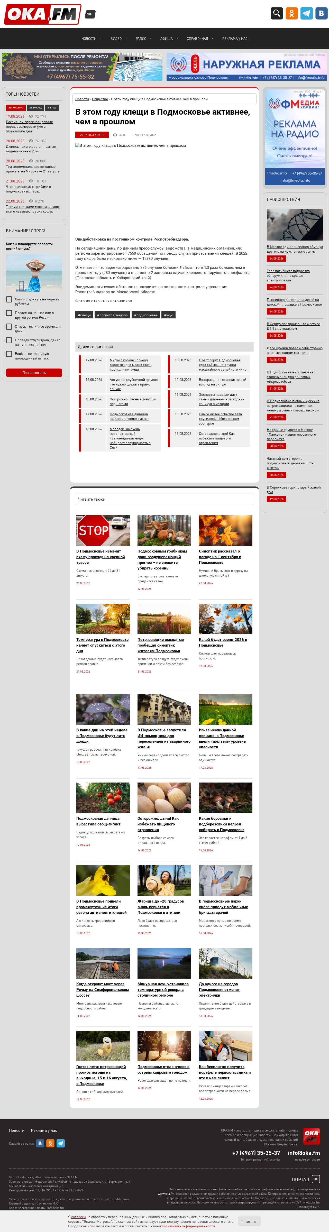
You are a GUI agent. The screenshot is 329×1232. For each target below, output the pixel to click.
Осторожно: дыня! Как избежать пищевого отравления (217, 438)
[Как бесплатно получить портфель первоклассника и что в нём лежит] (225, 1060)
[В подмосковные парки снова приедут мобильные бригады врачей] (225, 894)
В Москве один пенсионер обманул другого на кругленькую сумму (295, 248)
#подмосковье (146, 314)
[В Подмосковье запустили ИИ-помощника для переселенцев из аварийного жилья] (164, 723)
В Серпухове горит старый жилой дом (294, 489)
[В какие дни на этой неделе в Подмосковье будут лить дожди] (103, 723)
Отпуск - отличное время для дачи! (38, 328)
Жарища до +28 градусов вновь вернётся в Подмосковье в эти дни (161, 907)
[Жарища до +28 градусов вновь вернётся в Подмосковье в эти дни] (164, 894)
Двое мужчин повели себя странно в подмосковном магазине (295, 350)
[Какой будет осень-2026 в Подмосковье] (225, 633)
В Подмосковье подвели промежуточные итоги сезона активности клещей (101, 907)
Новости (88, 38)
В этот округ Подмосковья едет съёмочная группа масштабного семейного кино (222, 364)
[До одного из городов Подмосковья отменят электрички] (225, 977)
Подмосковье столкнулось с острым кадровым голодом (163, 1069)
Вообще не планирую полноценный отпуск (32, 355)
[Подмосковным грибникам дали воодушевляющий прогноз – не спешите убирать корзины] (164, 544)
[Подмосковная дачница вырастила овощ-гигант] (103, 812)
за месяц (35, 107)
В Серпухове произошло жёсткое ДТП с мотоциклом (293, 325)
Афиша (166, 38)
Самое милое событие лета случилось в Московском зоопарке (220, 418)
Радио (141, 38)
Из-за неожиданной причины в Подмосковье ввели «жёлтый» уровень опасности (222, 738)
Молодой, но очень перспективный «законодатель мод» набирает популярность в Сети (130, 437)
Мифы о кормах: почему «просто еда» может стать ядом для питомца (130, 364)
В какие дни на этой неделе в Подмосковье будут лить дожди (101, 736)
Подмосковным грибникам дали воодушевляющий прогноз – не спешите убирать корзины (162, 560)
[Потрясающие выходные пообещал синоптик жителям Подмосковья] (164, 633)
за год (52, 107)
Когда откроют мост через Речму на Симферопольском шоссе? (102, 990)
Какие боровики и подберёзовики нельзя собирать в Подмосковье (221, 824)
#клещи (84, 314)
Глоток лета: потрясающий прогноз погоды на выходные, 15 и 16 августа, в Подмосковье (101, 1075)
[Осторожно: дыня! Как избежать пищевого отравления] (164, 812)
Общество (100, 98)
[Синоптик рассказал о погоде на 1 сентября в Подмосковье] (225, 544)
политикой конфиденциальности (188, 1226)
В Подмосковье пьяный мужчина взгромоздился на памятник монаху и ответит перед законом (293, 405)
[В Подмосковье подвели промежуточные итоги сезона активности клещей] (103, 894)
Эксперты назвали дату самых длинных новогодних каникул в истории (221, 399)
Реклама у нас (235, 38)
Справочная (197, 38)
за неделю (15, 107)
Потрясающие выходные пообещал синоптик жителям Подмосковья (161, 645)
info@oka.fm (304, 1152)
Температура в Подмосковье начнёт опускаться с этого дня (102, 645)
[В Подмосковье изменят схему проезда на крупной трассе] (103, 544)
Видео (116, 38)
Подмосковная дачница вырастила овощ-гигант (129, 416)
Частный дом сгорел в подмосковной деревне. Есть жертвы (290, 463)
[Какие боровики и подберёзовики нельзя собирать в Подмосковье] (225, 812)
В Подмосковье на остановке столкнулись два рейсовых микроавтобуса (290, 376)
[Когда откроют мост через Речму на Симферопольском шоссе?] (103, 977)
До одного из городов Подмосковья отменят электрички (219, 990)
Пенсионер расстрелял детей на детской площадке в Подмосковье (294, 301)
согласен (78, 1216)
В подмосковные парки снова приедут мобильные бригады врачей (223, 907)
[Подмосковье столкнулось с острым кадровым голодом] (164, 1060)
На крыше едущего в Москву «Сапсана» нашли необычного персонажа (291, 434)
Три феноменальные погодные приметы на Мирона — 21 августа (33, 168)
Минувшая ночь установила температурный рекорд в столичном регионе (163, 990)
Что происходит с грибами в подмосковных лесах (28, 188)
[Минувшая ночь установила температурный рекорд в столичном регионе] (164, 977)
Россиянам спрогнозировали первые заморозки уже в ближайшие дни (29, 126)
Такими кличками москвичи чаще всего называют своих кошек (33, 208)
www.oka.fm (166, 1194)
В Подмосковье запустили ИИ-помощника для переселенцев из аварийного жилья (164, 738)
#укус (168, 314)
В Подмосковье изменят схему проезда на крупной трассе (100, 557)
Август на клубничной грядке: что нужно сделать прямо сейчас (134, 384)
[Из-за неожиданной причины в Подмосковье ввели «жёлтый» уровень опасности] (225, 723)
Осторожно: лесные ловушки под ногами (133, 401)
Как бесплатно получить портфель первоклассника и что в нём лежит (225, 1072)
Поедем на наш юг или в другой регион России (34, 314)
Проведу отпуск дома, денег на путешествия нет (37, 342)
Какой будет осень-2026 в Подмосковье (223, 642)
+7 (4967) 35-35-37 (256, 1152)
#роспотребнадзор (112, 314)
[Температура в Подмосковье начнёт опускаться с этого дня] (103, 633)
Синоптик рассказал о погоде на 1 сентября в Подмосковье (220, 557)
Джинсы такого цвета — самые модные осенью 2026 (31, 148)
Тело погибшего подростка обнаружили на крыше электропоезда (288, 275)
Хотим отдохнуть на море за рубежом (37, 301)
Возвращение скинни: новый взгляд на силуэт (222, 381)
